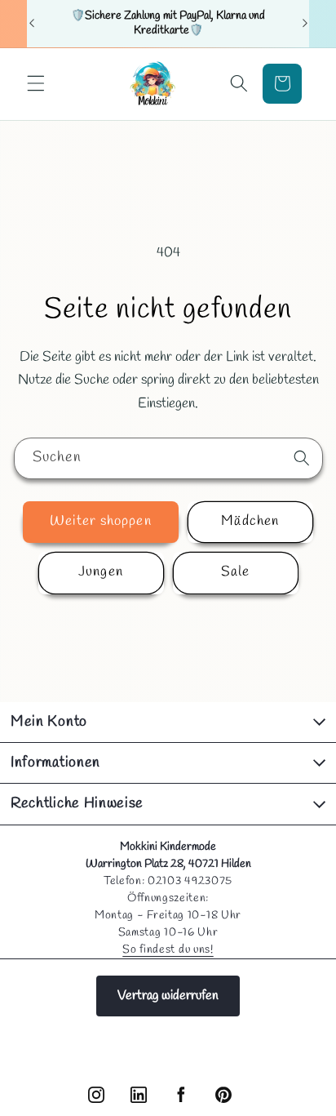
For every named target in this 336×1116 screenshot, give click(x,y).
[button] (35, 83)
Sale (235, 572)
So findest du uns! (167, 950)
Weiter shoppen (100, 522)
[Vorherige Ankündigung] (32, 24)
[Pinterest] (223, 1095)
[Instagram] (96, 1095)
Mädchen (250, 522)
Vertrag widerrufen (168, 995)
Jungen (100, 572)
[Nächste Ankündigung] (305, 24)
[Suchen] (301, 458)
